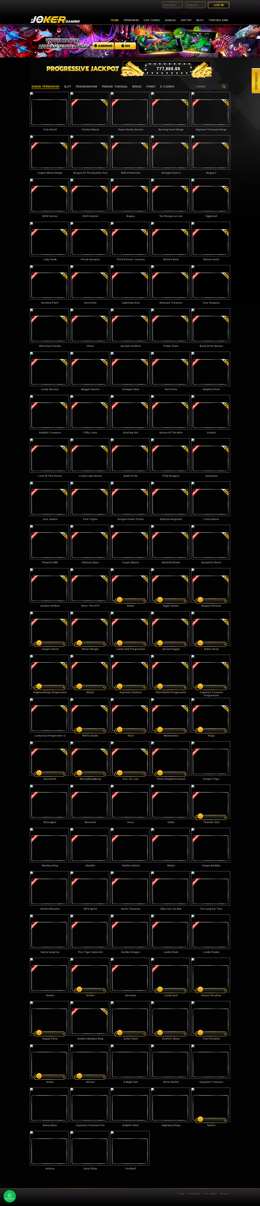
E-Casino (167, 87)
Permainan (131, 20)
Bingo (137, 87)
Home (115, 20)
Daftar (186, 20)
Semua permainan (45, 87)
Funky (151, 87)
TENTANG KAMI (218, 20)
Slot (67, 87)
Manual (170, 20)
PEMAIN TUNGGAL (115, 87)
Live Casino (152, 20)
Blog (200, 20)
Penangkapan (86, 87)
